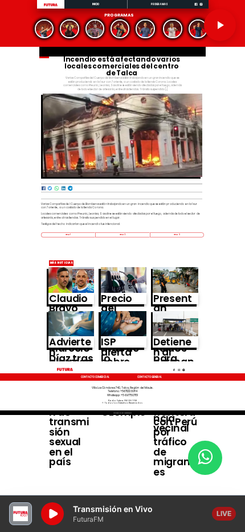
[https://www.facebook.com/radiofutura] (196, 8)
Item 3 (177, 234)
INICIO (96, 4)
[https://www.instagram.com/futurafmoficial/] (201, 8)
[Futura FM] (44, 28)
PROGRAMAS (159, 4)
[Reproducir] (220, 25)
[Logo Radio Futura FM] (51, 6)
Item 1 (68, 234)
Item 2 (123, 234)
